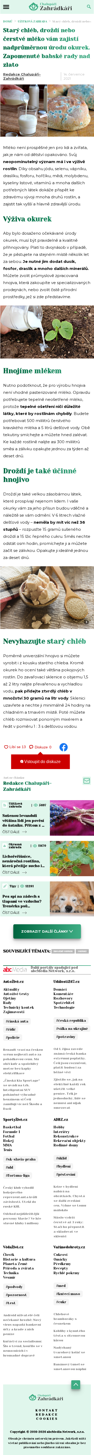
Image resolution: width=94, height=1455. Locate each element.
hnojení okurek (63, 951)
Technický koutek (18, 1007)
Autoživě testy (16, 994)
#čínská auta (17, 1021)
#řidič (11, 1029)
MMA (7, 1145)
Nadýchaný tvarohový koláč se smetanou (69, 1352)
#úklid (61, 1158)
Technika (11, 1273)
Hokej (8, 1141)
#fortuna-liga (18, 1175)
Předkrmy (62, 1264)
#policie (13, 1038)
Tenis (7, 1150)
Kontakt (47, 1410)
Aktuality (11, 989)
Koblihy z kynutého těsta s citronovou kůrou (69, 1335)
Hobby (59, 1127)
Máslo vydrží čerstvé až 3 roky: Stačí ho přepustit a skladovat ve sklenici (69, 1227)
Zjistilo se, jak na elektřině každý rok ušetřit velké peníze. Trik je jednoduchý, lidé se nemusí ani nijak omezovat (70, 1094)
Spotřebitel (64, 1003)
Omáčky (60, 1259)
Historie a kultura (19, 1259)
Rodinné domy (66, 1145)
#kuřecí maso (68, 1294)
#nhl (9, 1167)
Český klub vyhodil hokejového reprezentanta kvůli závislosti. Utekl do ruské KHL (20, 1197)
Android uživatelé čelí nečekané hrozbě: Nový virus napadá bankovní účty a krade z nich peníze (22, 1324)
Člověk (8, 1255)
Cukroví (60, 1255)
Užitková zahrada (32, 21)
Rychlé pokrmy (66, 1273)
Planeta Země (15, 1264)
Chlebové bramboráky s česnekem (65, 1318)
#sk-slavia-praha (21, 1159)
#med (61, 1286)
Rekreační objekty (70, 1141)
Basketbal (12, 1127)
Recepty (61, 1268)
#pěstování (65, 1174)
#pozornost (16, 1295)
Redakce (47, 1414)
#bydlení (63, 1166)
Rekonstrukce (66, 1136)
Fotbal (8, 1136)
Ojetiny (9, 998)
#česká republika (71, 1021)
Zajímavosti (13, 1012)
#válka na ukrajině (72, 1029)
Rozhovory (63, 998)
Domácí (60, 989)
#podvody (14, 1287)
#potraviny (65, 1037)
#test (11, 1303)
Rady (7, 1003)
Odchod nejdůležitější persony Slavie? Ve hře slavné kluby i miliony (22, 1218)
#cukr (61, 1302)
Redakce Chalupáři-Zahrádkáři (22, 76)
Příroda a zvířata (18, 1268)
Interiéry (61, 1132)
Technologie (64, 1007)
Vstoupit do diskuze (42, 761)
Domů (8, 21)
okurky (82, 951)
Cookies (47, 1419)
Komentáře (63, 994)
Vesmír (9, 1277)
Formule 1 (11, 1132)
